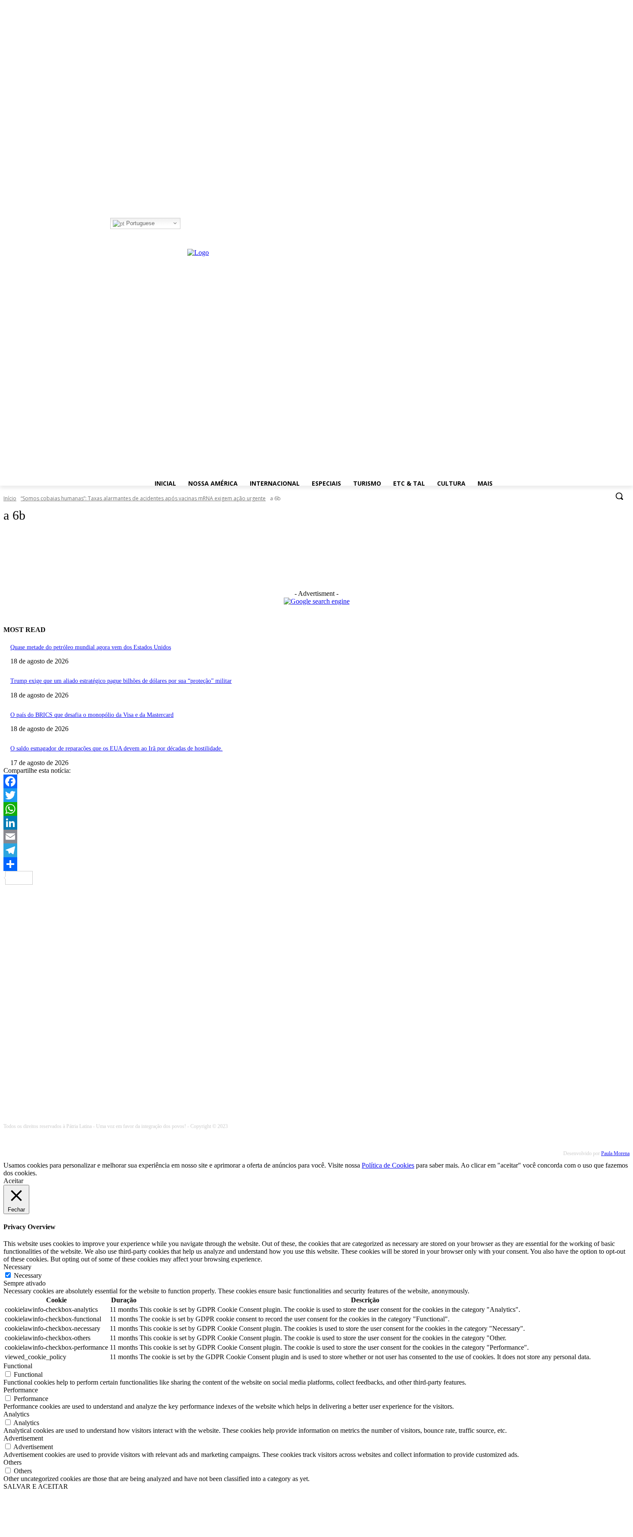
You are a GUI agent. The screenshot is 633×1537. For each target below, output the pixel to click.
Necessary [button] (17, 1267)
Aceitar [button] (13, 1180)
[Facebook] (186, 224)
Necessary (28, 1275)
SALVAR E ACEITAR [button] (35, 1486)
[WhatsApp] (316, 809)
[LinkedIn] (316, 823)
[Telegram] (316, 850)
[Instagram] (198, 224)
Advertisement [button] (23, 1438)
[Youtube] (222, 224)
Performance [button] (20, 1390)
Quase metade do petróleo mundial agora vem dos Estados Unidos (90, 647)
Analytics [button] (16, 1414)
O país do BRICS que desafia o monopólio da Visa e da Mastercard (92, 715)
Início (9, 498)
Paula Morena (615, 1153)
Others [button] (12, 1462)
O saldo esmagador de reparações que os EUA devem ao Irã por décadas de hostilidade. (116, 748)
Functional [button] (17, 1366)
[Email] (316, 836)
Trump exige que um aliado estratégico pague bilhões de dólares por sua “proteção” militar (121, 681)
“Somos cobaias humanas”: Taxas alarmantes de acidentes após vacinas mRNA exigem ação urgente (143, 498)
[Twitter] (210, 224)
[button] (619, 496)
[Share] (316, 864)
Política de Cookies (388, 1165)
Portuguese (139, 223)
